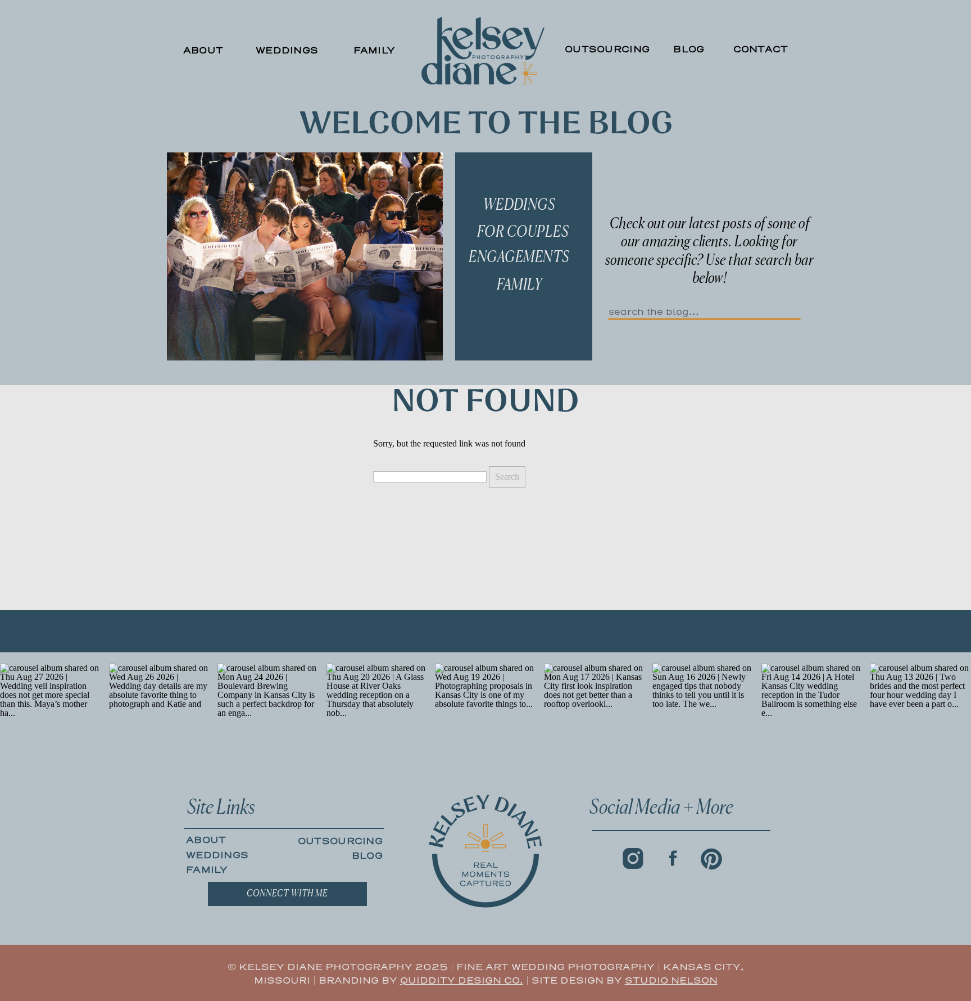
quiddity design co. (461, 980)
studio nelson (671, 980)
